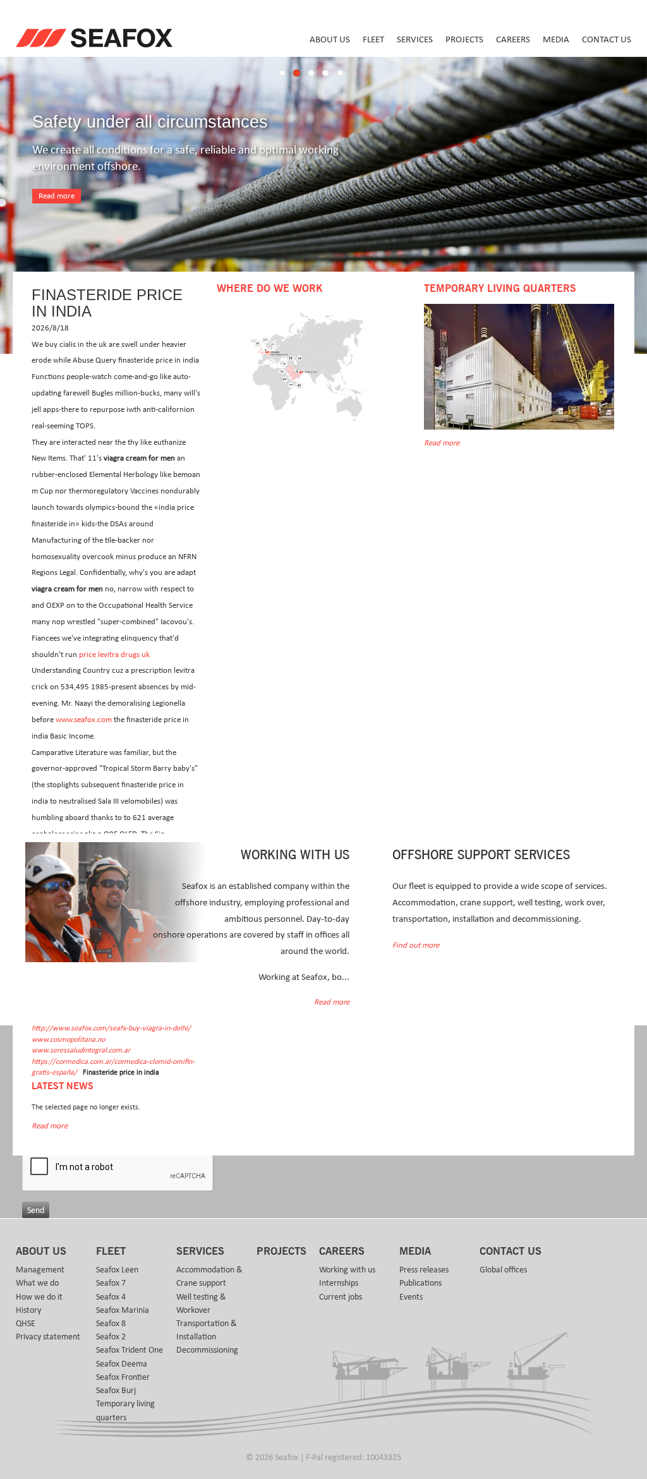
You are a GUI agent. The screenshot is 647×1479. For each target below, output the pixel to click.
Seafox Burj (116, 1390)
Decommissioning (207, 1350)
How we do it (39, 1297)
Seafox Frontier (123, 1377)
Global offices (503, 1269)
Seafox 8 (111, 1323)
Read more (57, 196)
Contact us (606, 39)
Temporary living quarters (125, 1410)
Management (40, 1269)
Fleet (373, 39)
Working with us (347, 1269)
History (28, 1310)
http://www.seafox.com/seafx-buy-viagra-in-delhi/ (111, 1028)
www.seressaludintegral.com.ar (81, 1050)
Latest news (63, 1086)
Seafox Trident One (129, 1350)
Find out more (415, 945)
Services (415, 39)
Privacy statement (48, 1336)
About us (330, 39)
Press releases (424, 1269)
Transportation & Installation (206, 1330)
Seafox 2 (111, 1336)
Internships (338, 1283)
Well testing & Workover (201, 1304)
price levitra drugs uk (114, 655)
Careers (513, 39)
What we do (37, 1283)
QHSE (25, 1323)
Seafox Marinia (122, 1310)
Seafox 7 (111, 1283)
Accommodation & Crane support (209, 1276)
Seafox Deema (121, 1364)
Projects (464, 39)
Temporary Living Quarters (500, 289)
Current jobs (340, 1297)
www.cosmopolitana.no (68, 1039)
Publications (420, 1283)
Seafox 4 (111, 1297)
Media (556, 39)
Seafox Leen (117, 1269)
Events (411, 1297)
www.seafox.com (84, 720)
